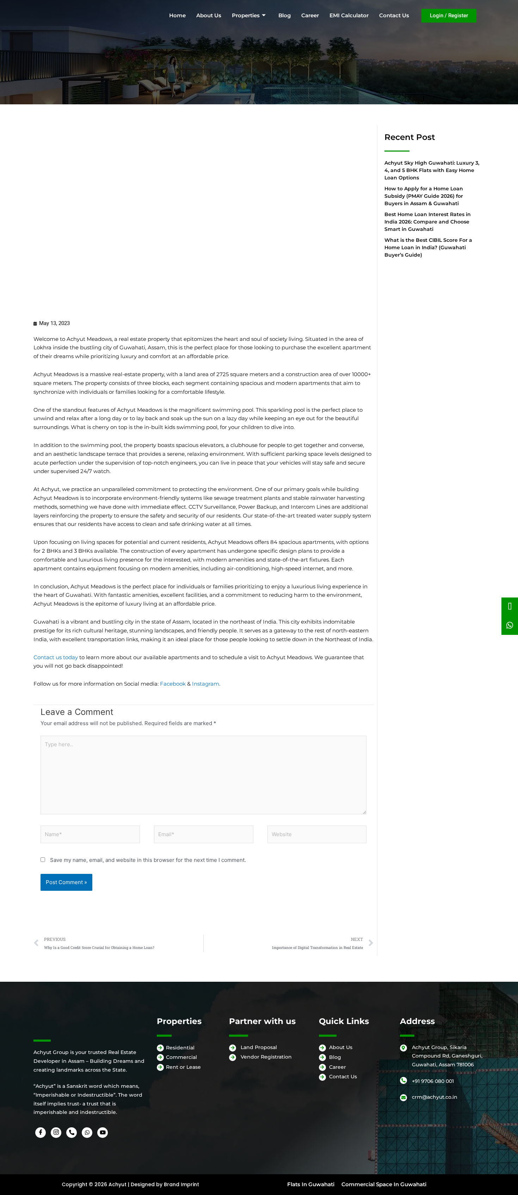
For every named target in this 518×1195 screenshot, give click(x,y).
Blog (284, 15)
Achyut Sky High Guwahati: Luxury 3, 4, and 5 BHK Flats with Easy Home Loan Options (431, 170)
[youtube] (102, 1129)
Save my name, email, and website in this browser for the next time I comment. (148, 860)
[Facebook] (40, 1129)
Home (177, 15)
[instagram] (56, 1129)
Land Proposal (259, 1051)
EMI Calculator (349, 15)
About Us (208, 15)
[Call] (71, 1129)
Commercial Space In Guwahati (383, 1181)
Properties (246, 15)
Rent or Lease (183, 1071)
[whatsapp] (87, 1129)
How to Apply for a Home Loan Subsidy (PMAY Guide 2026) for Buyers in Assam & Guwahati (423, 196)
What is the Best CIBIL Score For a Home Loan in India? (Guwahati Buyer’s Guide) (428, 247)
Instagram (205, 683)
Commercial (181, 1061)
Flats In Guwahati (310, 1181)
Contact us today (55, 657)
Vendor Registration (266, 1061)
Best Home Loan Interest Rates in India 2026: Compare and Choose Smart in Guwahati (427, 221)
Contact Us (394, 15)
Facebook (173, 683)
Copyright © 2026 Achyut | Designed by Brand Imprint (130, 1181)
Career (310, 15)
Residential (180, 1051)
